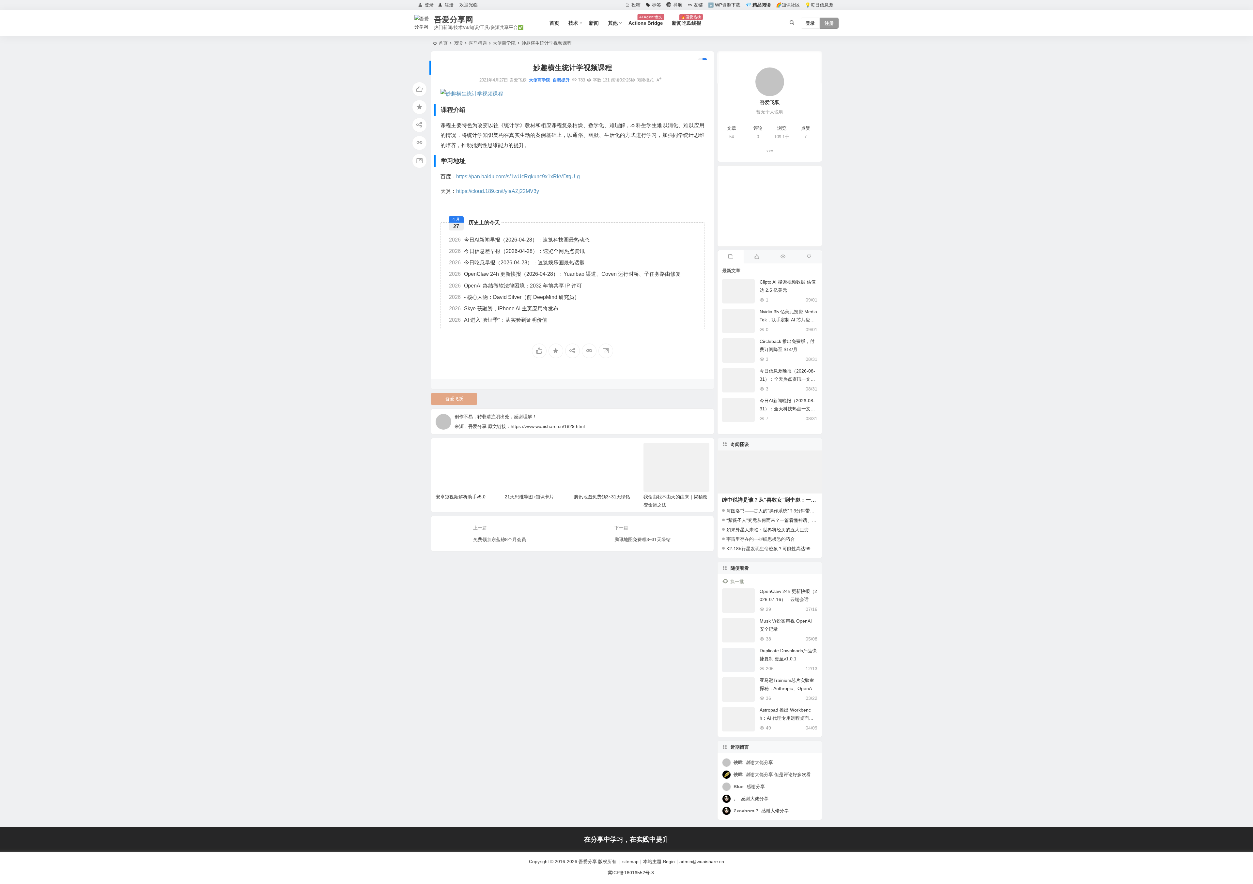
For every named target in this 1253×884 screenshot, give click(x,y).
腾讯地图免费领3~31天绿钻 (602, 496)
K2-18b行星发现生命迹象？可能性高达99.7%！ (774, 548)
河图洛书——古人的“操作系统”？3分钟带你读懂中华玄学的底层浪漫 (795, 510)
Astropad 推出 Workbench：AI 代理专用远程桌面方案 (786, 718)
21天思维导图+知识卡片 (529, 496)
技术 (573, 23)
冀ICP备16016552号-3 (631, 872)
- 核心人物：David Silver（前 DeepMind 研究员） (514, 297)
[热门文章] (783, 256)
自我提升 (561, 80)
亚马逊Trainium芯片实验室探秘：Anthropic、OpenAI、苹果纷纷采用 (787, 688)
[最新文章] (731, 256)
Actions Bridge (645, 20)
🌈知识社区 (788, 4)
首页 (554, 23)
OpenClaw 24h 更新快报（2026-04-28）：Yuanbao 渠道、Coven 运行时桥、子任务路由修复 (565, 274)
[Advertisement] (769, 206)
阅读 (458, 43)
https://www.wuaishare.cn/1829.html (548, 426)
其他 (613, 23)
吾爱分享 (588, 861)
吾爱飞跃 (454, 398)
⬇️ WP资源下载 (724, 4)
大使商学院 (504, 43)
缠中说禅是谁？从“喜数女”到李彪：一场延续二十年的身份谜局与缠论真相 (808, 500)
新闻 (594, 23)
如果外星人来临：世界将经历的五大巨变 (767, 529)
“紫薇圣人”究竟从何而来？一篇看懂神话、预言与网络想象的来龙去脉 (796, 520)
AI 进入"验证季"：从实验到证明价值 (498, 320)
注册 (449, 4)
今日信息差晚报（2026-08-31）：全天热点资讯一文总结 (787, 379)
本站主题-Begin (659, 861)
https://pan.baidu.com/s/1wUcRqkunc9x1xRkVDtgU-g (518, 176)
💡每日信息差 (819, 4)
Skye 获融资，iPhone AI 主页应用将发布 (503, 308)
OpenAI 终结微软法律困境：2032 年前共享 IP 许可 (515, 285)
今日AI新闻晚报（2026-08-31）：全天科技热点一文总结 (787, 409)
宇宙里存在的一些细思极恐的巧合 (760, 539)
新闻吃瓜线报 (686, 20)
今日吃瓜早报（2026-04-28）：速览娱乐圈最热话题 (517, 262)
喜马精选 (478, 43)
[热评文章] (809, 256)
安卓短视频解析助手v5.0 (461, 496)
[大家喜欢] (757, 256)
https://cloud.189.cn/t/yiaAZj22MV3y (497, 191)
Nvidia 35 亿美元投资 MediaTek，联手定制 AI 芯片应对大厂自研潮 (788, 320)
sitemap (630, 861)
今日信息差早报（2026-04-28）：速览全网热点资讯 (517, 251)
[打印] (589, 80)
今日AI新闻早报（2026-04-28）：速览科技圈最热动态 (519, 240)
